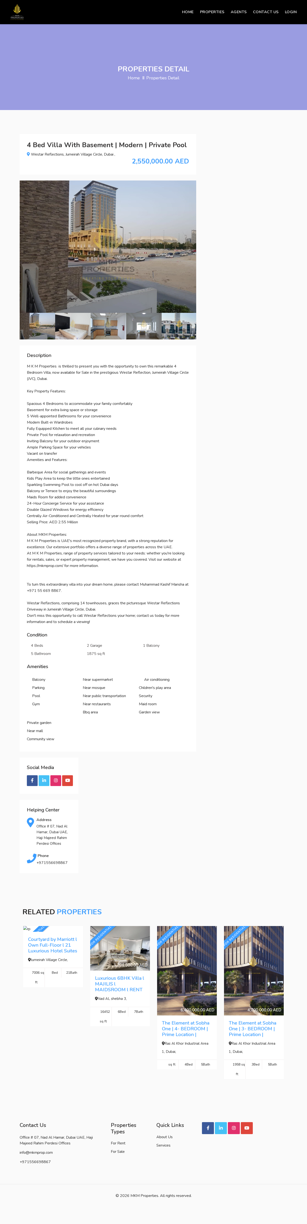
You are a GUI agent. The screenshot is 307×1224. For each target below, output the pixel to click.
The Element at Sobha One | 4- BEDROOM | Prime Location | (185, 1029)
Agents (239, 12)
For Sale (118, 1151)
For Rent (118, 1143)
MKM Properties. (144, 1195)
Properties (212, 12)
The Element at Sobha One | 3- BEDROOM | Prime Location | (252, 1029)
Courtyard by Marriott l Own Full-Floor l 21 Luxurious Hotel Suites (52, 945)
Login (291, 12)
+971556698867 (52, 862)
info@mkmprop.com (36, 1152)
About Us (164, 1137)
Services (163, 1145)
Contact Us (266, 12)
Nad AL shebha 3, (112, 998)
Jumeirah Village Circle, (49, 959)
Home (188, 12)
